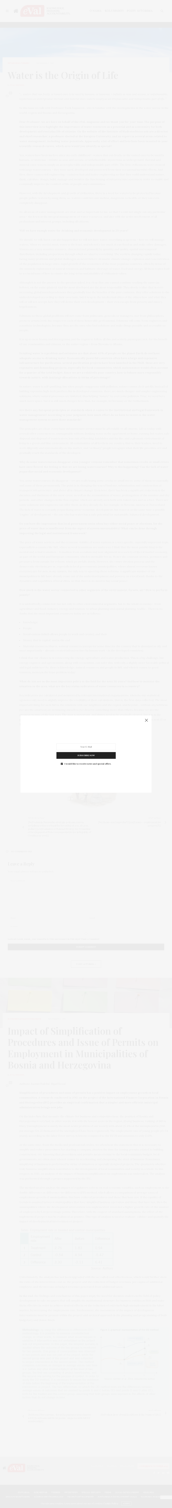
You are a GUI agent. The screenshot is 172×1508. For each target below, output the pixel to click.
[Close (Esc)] (146, 720)
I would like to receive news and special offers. (87, 764)
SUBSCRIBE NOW (86, 755)
